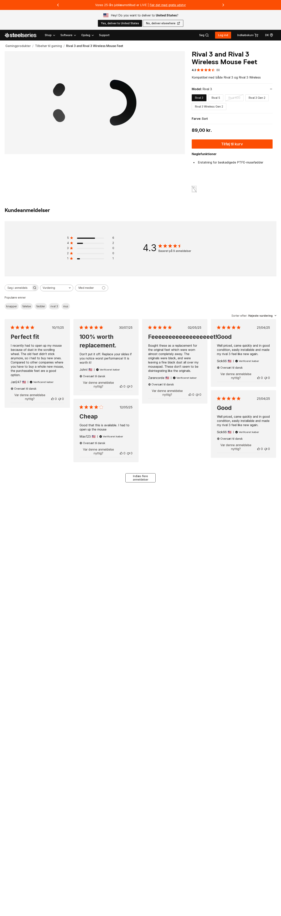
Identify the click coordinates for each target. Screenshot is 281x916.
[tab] (204, 35)
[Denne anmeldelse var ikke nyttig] (59, 399)
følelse (26, 306)
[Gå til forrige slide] (58, 5)
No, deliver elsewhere (160, 23)
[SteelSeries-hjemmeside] (23, 35)
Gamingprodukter (18, 46)
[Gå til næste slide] (223, 5)
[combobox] (56, 288)
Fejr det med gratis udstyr (168, 5)
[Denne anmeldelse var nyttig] (52, 399)
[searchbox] (18, 288)
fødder (40, 306)
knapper (11, 306)
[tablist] (69, 35)
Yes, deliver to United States (120, 23)
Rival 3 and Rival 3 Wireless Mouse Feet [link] (94, 46)
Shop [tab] (48, 35)
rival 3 (54, 306)
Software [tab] (66, 35)
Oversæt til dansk (25, 388)
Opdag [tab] (85, 35)
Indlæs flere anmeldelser (140, 477)
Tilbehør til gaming (48, 46)
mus (65, 306)
